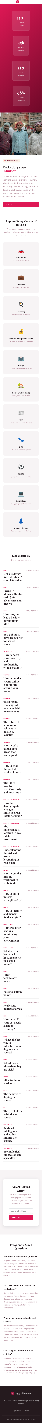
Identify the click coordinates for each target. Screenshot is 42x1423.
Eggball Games (23, 1393)
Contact (26, 1411)
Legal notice (17, 1411)
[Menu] (24, 2)
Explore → (10, 204)
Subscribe (15, 1217)
